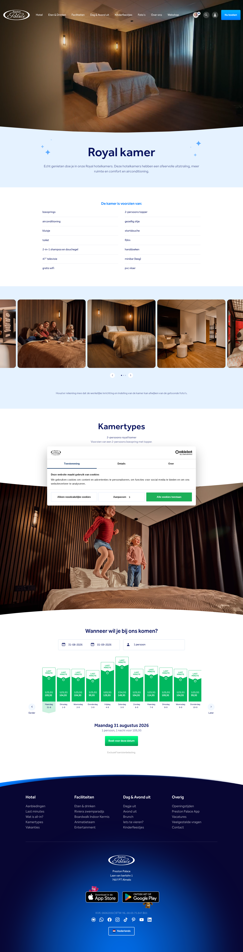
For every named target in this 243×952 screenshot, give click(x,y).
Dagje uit (129, 806)
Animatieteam (84, 822)
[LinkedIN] (149, 920)
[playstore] (140, 897)
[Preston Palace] (16, 15)
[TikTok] (125, 920)
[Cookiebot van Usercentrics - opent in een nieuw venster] (177, 452)
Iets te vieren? (133, 822)
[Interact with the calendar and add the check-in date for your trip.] (63, 644)
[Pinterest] (133, 920)
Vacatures (179, 816)
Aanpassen (119, 496)
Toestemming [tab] (72, 463)
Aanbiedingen (35, 806)
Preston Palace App (186, 811)
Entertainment (85, 827)
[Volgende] (211, 707)
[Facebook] (109, 920)
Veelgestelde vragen (186, 822)
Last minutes (35, 811)
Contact (178, 827)
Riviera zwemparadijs (89, 811)
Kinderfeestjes (133, 827)
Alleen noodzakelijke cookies (74, 496)
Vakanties (33, 827)
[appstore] (102, 897)
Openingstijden (183, 806)
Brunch (128, 816)
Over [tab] (171, 463)
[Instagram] (117, 920)
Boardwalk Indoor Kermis (91, 816)
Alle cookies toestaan (169, 496)
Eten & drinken (84, 806)
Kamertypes (34, 822)
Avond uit (130, 811)
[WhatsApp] (101, 920)
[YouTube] (142, 920)
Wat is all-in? (34, 816)
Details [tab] (122, 463)
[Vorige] (32, 707)
